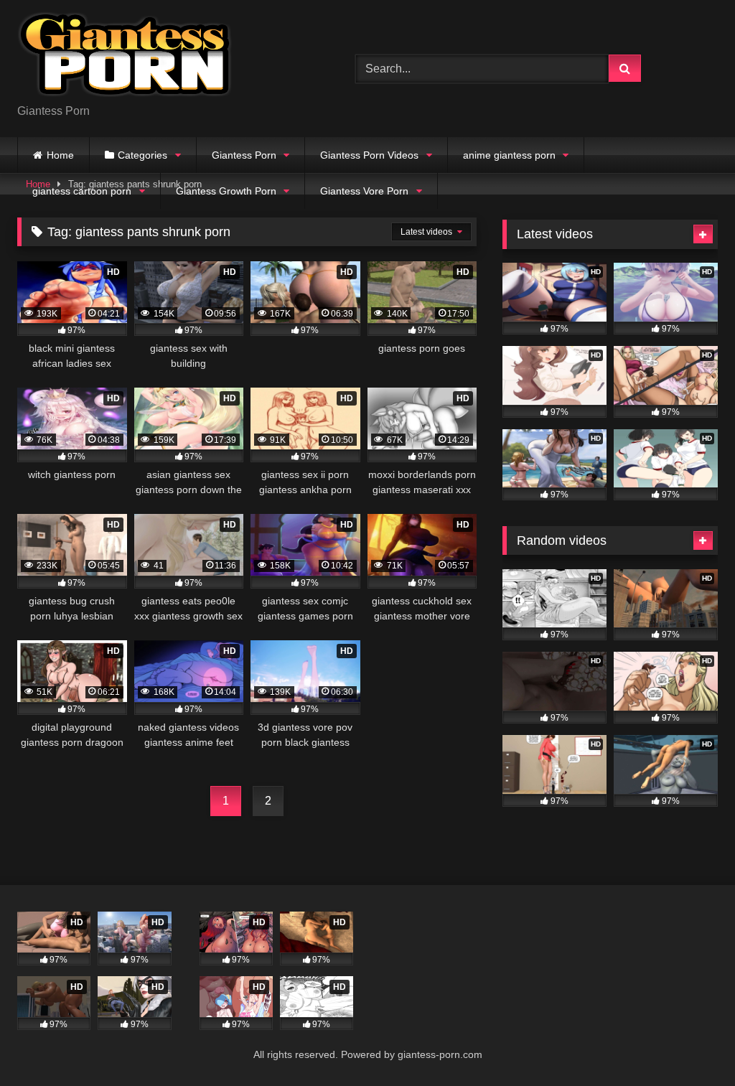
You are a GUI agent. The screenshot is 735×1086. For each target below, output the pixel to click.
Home (60, 155)
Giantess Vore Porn (364, 191)
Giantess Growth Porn (226, 191)
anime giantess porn (509, 155)
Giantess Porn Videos (369, 155)
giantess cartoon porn (81, 191)
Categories (142, 155)
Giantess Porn (244, 155)
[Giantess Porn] (164, 57)
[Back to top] (690, 1043)
